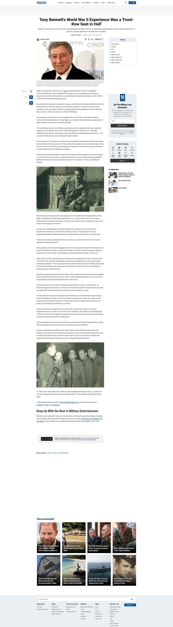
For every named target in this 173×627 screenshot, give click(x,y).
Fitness (112, 621)
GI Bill (82, 609)
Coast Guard (98, 616)
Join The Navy (122, 188)
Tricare (82, 614)
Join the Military (85, 2)
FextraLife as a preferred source (86, 439)
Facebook (39, 405)
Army (65, 91)
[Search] (125, 2)
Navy (96, 609)
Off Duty (112, 614)
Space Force (98, 618)
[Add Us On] (31, 91)
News (102, 2)
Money (76, 2)
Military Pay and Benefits (87, 607)
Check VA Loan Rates (42, 609)
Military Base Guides (115, 607)
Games (112, 616)
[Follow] (31, 97)
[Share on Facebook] (85, 39)
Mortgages (68, 2)
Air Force (97, 611)
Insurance (61, 2)
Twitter (46, 405)
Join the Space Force (124, 180)
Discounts (83, 618)
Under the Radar (76, 35)
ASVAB (68, 609)
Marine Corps (98, 614)
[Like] (31, 103)
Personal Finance (56, 609)
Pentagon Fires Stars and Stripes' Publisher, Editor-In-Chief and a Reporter (126, 174)
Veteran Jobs (113, 609)
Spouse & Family (114, 625)
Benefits (95, 2)
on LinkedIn (55, 405)
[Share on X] (88, 39)
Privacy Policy (119, 133)
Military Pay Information (58, 611)
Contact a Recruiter (71, 607)
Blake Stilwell (45, 39)
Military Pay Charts (56, 614)
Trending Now (114, 169)
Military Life (110, 2)
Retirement (83, 616)
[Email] (92, 39)
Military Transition (114, 611)
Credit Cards (55, 607)
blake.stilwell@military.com (69, 402)
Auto (111, 618)
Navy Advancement (71, 611)
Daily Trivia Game (114, 623)
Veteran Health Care (86, 611)
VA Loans (39, 607)
